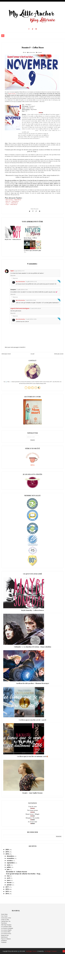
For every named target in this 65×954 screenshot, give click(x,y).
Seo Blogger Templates (51, 951)
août (9, 865)
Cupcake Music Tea (5, 921)
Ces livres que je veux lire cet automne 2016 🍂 (32, 756)
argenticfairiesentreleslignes (19, 308)
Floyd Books (4, 923)
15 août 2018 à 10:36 (31, 319)
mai (8, 876)
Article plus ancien (58, 354)
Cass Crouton (4, 916)
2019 (7, 852)
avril (8, 878)
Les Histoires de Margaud (7, 928)
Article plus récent (6, 354)
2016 (7, 889)
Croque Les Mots (5, 919)
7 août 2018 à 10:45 (31, 300)
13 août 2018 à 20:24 (35, 308)
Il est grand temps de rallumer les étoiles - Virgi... (23, 874)
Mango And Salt (4, 935)
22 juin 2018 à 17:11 (19, 271)
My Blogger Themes (31, 951)
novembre (10, 858)
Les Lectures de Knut (6, 933)
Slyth (12, 271)
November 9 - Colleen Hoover (16, 872)
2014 (7, 893)
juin (8, 869)
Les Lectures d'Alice (5, 931)
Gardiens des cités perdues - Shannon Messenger (32, 683)
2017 (7, 887)
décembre (10, 856)
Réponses (15, 278)
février (9, 882)
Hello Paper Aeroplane (6, 924)
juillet (9, 867)
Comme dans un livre (6, 917)
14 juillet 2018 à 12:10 (31, 281)
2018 (7, 854)
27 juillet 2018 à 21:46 (22, 289)
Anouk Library (4, 914)
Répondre (12, 275)
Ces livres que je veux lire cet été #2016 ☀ (32, 720)
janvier (9, 885)
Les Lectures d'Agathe (6, 930)
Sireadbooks (4, 940)
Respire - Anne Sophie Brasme (32, 793)
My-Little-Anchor (20, 281)
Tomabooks (3, 942)
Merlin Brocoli (4, 937)
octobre (10, 860)
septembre (11, 863)
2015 (7, 891)
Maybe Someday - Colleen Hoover (32, 610)
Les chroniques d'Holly (6, 926)
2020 (7, 849)
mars (9, 880)
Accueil (32, 354)
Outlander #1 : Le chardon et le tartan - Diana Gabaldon (32, 647)
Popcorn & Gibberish (6, 938)
